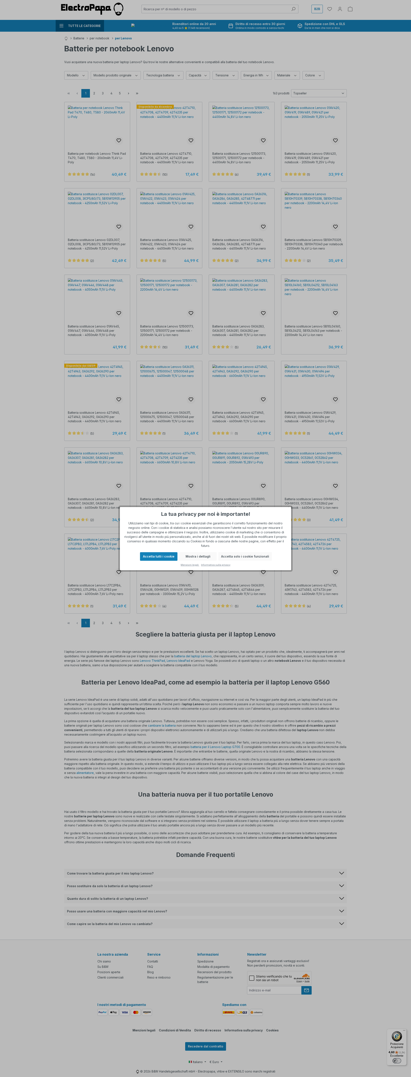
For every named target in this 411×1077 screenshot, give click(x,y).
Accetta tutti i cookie (158, 556)
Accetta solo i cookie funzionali (245, 556)
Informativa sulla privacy (215, 564)
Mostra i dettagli (198, 556)
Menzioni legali (190, 564)
